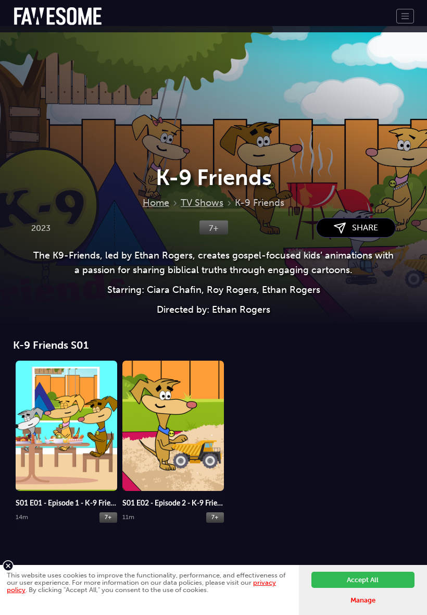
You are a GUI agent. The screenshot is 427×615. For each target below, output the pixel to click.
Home (156, 202)
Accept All (363, 580)
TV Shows (202, 202)
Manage (362, 600)
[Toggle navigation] (405, 16)
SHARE (362, 227)
